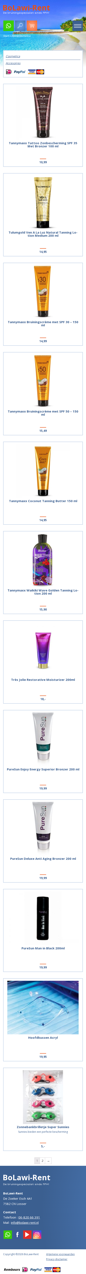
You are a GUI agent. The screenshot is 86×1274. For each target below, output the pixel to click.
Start (6, 36)
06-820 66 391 (29, 1217)
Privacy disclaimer (56, 1259)
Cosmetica (13, 56)
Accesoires (13, 63)
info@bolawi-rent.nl (25, 1222)
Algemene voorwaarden (60, 1254)
